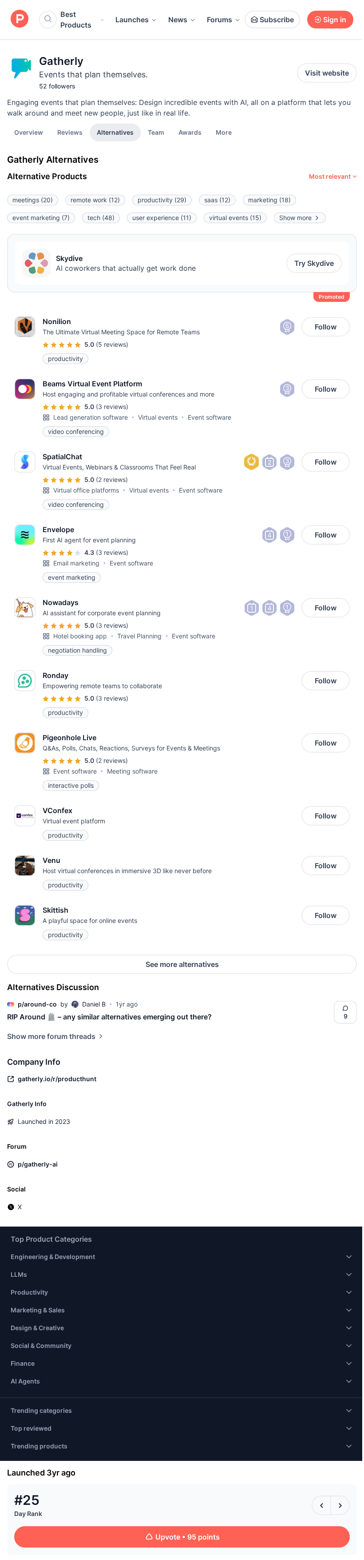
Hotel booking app (80, 636)
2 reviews (112, 479)
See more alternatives (182, 964)
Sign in (334, 19)
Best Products (75, 19)
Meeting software (132, 771)
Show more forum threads (51, 1036)
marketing (269, 200)
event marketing (41, 217)
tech (101, 217)
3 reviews (112, 406)
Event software (209, 417)
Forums (219, 19)
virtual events (235, 217)
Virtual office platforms (86, 490)
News (177, 19)
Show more (295, 217)
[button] (224, 132)
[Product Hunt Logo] (19, 19)
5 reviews (112, 344)
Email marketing (76, 563)
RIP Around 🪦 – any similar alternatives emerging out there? (109, 1016)
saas (217, 200)
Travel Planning (139, 636)
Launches (132, 19)
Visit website (327, 72)
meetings (32, 200)
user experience (161, 217)
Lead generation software (90, 417)
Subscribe (277, 19)
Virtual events (158, 417)
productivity (162, 200)
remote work (95, 200)
